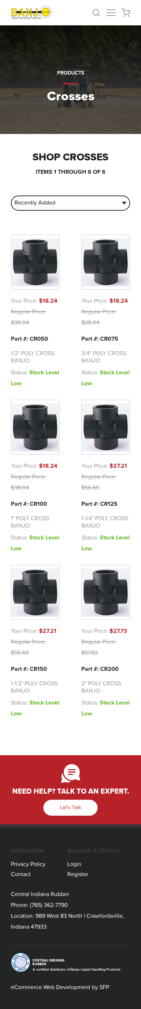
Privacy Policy (28, 864)
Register (77, 874)
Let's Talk (70, 807)
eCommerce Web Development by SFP (60, 987)
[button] (99, 12)
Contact (21, 874)
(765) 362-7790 (49, 905)
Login (74, 864)
